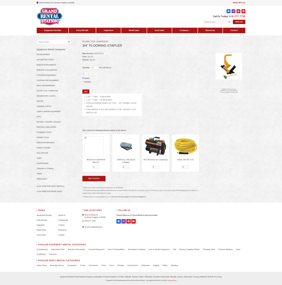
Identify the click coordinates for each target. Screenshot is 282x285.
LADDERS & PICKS (44, 106)
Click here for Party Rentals (50, 186)
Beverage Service (57, 265)
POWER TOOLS (43, 137)
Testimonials (63, 220)
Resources (210, 30)
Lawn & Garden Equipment (159, 249)
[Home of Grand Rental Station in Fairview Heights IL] (49, 16)
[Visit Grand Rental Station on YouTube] (243, 11)
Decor (111, 265)
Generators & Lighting (136, 249)
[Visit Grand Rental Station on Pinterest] (238, 11)
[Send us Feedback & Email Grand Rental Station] (83, 227)
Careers (61, 225)
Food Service (133, 265)
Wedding (174, 265)
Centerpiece (72, 265)
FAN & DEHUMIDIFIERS (46, 86)
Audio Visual (42, 265)
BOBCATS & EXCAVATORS (47, 70)
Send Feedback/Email (93, 227)
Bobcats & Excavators (76, 249)
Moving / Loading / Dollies (189, 249)
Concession (93, 265)
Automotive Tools (58, 249)
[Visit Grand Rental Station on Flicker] (118, 221)
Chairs (82, 265)
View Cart (239, 22)
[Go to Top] (278, 281)
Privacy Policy (172, 280)
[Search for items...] (229, 22)
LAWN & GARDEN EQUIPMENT (49, 111)
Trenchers (53, 254)
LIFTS (39, 117)
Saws (238, 249)
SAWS (39, 158)
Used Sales (159, 30)
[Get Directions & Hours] (83, 215)
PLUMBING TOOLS (44, 132)
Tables (165, 265)
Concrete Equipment (96, 249)
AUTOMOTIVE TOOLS (45, 60)
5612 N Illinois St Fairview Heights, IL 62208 (95, 216)
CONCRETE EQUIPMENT (46, 75)
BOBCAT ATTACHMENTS (46, 65)
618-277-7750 (237, 16)
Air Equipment (42, 249)
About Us (62, 215)
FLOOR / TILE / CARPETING (47, 91)
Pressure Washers (225, 249)
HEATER (40, 101)
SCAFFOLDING (42, 163)
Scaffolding (41, 254)
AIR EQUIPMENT (43, 54)
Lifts (174, 249)
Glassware (145, 265)
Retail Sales (134, 30)
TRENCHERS (42, 179)
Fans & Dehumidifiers (116, 249)
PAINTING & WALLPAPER (46, 127)
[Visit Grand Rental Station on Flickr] (228, 11)
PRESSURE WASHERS (46, 143)
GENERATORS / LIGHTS (46, 96)
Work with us (239, 3)
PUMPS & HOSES (43, 148)
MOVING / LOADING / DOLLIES (49, 122)
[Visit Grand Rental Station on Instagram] (233, 11)
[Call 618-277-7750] (83, 221)
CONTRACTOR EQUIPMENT (48, 80)
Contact (234, 30)
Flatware (120, 265)
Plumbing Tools (209, 249)
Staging (156, 265)
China (103, 265)
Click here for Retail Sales (49, 191)
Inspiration (108, 30)
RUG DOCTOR (42, 153)
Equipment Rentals (52, 30)
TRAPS (39, 174)
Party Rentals (82, 30)
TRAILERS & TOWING (45, 168)
